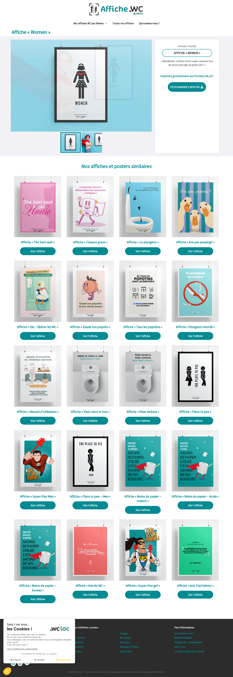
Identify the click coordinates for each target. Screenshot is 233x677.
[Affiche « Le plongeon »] (142, 235)
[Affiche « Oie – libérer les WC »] (37, 320)
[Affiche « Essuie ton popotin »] (90, 320)
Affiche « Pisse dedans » (143, 412)
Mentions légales (183, 637)
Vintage (124, 633)
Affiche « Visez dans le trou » (90, 412)
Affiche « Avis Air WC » (90, 586)
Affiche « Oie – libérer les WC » (37, 327)
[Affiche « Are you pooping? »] (195, 235)
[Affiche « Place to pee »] (195, 405)
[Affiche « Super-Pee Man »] (37, 489)
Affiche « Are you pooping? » (195, 242)
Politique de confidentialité (188, 642)
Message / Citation (129, 646)
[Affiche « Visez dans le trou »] (90, 405)
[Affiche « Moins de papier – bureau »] (37, 578)
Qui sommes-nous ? (149, 23)
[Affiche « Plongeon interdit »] (195, 320)
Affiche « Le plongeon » (143, 242)
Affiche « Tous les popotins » (142, 327)
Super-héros (126, 651)
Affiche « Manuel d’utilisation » (38, 412)
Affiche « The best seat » (37, 242)
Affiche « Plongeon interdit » (195, 327)
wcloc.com (179, 646)
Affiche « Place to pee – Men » (90, 496)
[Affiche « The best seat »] (37, 235)
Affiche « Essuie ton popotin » (90, 327)
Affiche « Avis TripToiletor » (195, 586)
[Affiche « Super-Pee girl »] (142, 578)
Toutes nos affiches (123, 23)
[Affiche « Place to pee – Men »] (90, 489)
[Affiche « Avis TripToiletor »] (195, 578)
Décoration (125, 637)
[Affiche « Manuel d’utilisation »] (37, 405)
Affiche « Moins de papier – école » (195, 496)
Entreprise (125, 642)
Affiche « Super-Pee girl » (143, 586)
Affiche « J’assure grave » (90, 242)
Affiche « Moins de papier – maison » (142, 498)
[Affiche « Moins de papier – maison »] (142, 489)
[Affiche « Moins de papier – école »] (195, 489)
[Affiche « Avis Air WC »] (90, 578)
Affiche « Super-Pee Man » (38, 496)
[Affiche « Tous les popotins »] (142, 320)
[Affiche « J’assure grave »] (90, 235)
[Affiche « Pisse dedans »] (142, 405)
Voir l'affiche (38, 251)
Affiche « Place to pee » (195, 412)
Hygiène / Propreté (75, 637)
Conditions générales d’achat (189, 651)
